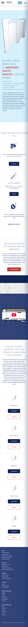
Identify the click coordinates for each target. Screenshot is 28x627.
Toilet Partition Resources (8, 569)
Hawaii (4, 364)
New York (4, 608)
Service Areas (6, 591)
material (19, 366)
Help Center (4, 566)
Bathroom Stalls (5, 559)
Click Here (14, 163)
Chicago (4, 593)
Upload (14, 194)
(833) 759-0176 (14, 224)
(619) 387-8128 (15, 188)
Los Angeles (4, 599)
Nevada (17, 364)
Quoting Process (6, 564)
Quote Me (14, 416)
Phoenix (4, 610)
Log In (3, 584)
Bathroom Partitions (6, 557)
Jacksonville (4, 597)
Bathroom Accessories (7, 555)
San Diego (4, 611)
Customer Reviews (6, 568)
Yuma (3, 613)
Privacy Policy (5, 575)
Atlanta (3, 601)
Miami (3, 606)
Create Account (5, 585)
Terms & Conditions (6, 578)
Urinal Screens (5, 554)
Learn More (14, 411)
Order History (5, 587)
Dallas (3, 594)
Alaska (10, 366)
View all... (4, 615)
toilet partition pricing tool (9, 370)
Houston (4, 596)
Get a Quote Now (14, 269)
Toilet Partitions (7, 2)
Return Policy (5, 576)
